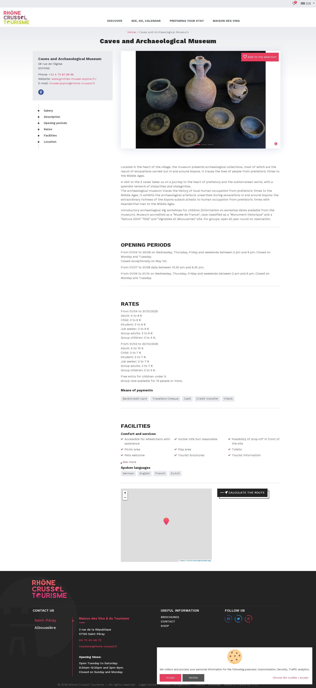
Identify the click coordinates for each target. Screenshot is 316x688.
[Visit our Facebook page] (41, 92)
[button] (133, 96)
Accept (170, 677)
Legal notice (147, 684)
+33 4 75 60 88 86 (61, 74)
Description (52, 117)
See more (129, 462)
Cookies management (175, 684)
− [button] (125, 497)
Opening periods (55, 123)
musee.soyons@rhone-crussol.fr (72, 83)
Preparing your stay (187, 21)
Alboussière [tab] (45, 628)
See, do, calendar (146, 21)
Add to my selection (262, 57)
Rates (48, 129)
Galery (48, 110)
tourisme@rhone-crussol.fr (98, 646)
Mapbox (183, 560)
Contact (168, 621)
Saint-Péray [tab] (45, 620)
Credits (199, 684)
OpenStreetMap (192, 560)
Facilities (50, 135)
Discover (114, 21)
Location (50, 141)
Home (131, 32)
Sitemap (214, 684)
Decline (193, 677)
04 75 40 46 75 (90, 640)
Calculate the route (246, 492)
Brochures (170, 617)
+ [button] (125, 493)
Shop (165, 626)
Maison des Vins (226, 21)
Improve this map (204, 560)
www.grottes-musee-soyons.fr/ (73, 79)
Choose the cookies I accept (290, 677)
